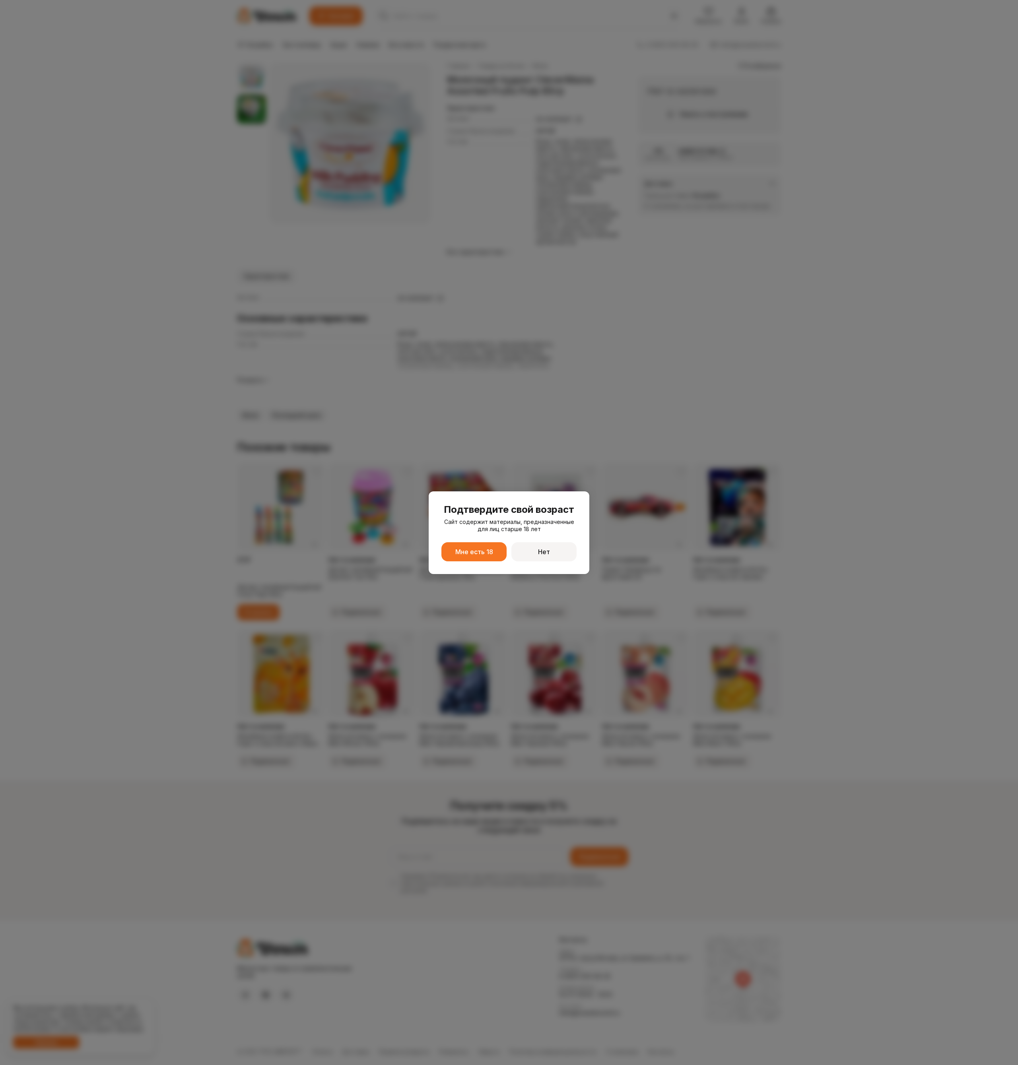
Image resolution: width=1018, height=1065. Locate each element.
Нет (544, 552)
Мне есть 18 (474, 552)
